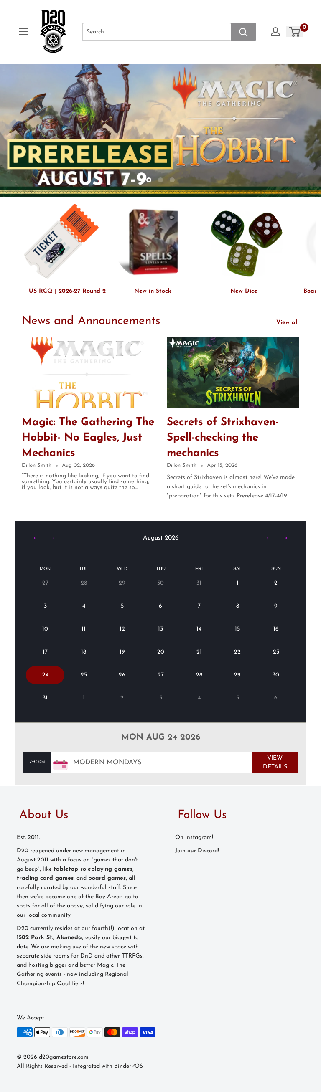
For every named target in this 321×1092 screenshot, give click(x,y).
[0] (295, 31)
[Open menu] (23, 31)
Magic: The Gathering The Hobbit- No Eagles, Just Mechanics (88, 438)
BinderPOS (128, 1066)
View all (288, 322)
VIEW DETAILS (275, 762)
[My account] (275, 31)
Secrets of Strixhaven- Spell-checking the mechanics (223, 438)
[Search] (243, 32)
